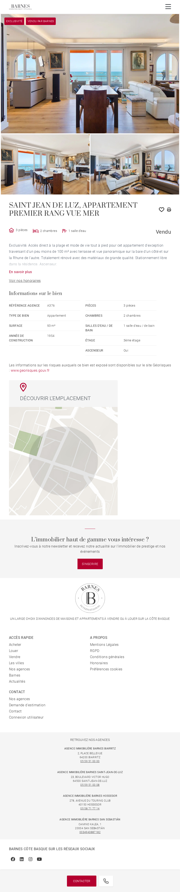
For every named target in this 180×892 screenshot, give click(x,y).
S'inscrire (90, 564)
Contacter (81, 881)
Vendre (14, 657)
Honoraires (99, 663)
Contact (15, 711)
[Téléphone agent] (106, 881)
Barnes (14, 675)
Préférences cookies (106, 669)
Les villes (16, 663)
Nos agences (19, 669)
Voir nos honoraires (25, 281)
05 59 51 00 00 (90, 761)
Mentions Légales (104, 645)
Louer (13, 651)
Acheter (15, 645)
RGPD (94, 651)
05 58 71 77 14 (90, 808)
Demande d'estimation (27, 705)
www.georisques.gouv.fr (30, 370)
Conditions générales (107, 657)
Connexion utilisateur (26, 717)
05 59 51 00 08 (90, 784)
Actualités (17, 681)
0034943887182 (90, 832)
